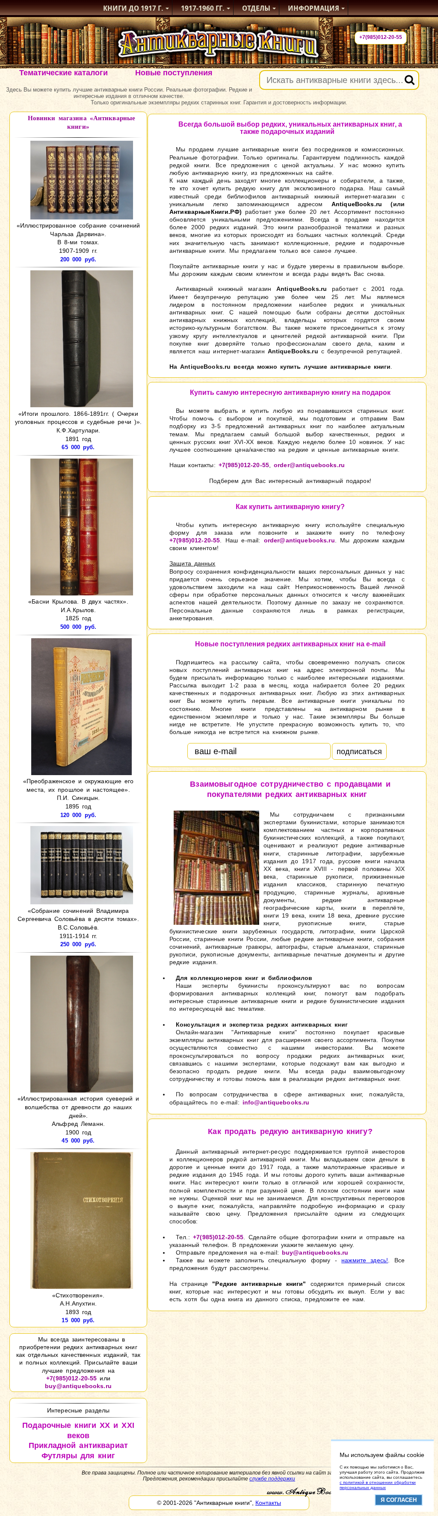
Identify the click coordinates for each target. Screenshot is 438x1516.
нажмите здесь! (364, 1260)
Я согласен (399, 1500)
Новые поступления (174, 72)
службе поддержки (272, 1479)
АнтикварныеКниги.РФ (204, 211)
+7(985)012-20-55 (380, 37)
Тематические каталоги (63, 72)
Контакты (268, 1502)
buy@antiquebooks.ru (78, 1386)
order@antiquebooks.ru (309, 465)
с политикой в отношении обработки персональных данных (378, 1485)
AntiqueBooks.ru (356, 204)
